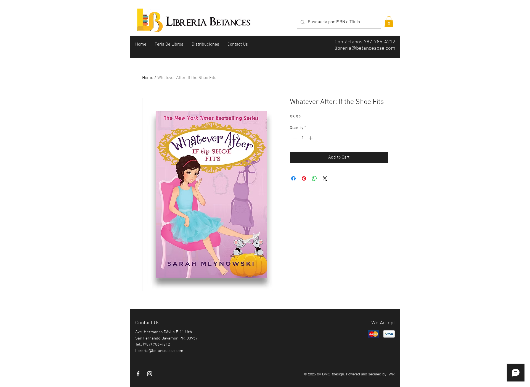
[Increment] (311, 138)
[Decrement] (294, 138)
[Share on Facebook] (293, 178)
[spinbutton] (303, 138)
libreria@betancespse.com (365, 48)
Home (147, 78)
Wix (392, 374)
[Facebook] (138, 373)
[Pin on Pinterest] (304, 178)
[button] (389, 21)
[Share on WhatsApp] (314, 178)
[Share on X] (325, 178)
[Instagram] (149, 373)
